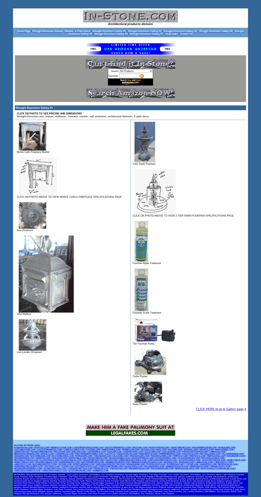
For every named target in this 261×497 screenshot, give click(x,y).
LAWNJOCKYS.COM (223, 462)
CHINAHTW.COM (21, 452)
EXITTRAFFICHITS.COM (86, 466)
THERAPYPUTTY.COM (220, 466)
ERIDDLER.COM (101, 468)
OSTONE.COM (64, 464)
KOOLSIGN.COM (59, 458)
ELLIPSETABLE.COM (49, 460)
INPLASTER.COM (62, 452)
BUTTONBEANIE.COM (40, 456)
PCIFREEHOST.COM (155, 464)
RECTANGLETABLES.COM (26, 460)
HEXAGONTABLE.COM (119, 458)
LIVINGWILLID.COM (64, 454)
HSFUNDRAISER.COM (24, 458)
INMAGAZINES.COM (224, 449)
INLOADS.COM (147, 449)
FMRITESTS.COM (197, 456)
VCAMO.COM (67, 466)
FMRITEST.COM (180, 456)
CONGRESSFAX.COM (133, 452)
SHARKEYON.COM (130, 449)
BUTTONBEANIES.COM (63, 456)
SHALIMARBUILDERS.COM (204, 447)
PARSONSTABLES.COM (46, 462)
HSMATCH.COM (43, 458)
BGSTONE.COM (139, 447)
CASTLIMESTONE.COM (24, 449)
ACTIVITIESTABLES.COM (213, 460)
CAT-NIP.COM (192, 464)
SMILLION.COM (78, 452)
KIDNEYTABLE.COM (236, 460)
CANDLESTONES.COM (73, 449)
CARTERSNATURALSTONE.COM (88, 447)
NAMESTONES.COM (111, 449)
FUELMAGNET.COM (236, 456)
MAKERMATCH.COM (148, 454)
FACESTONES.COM (133, 466)
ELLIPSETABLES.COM (71, 460)
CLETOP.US (110, 454)
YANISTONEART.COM (180, 447)
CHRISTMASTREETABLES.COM (162, 460)
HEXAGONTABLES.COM (142, 458)
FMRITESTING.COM (216, 456)
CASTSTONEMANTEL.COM (49, 449)
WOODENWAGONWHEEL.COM (28, 468)
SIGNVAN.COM (170, 462)
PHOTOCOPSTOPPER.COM (195, 452)
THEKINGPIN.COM (102, 456)
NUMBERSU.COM (100, 470)
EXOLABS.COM (114, 452)
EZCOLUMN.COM (152, 452)
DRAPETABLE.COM (77, 458)
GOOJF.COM (111, 460)
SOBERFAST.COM (208, 464)
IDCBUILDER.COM (226, 447)
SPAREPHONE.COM (135, 464)
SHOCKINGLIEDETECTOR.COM (110, 464)
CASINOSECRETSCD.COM (80, 468)
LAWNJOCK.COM (217, 452)
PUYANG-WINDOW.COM (41, 452)
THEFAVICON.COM (118, 468)
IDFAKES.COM (47, 454)
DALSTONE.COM (120, 456)
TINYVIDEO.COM (52, 466)
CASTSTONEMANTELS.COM (118, 447)
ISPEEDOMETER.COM (93, 460)
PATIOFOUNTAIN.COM (159, 447)
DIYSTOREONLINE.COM (80, 470)
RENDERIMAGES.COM (69, 462)
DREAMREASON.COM (139, 468)
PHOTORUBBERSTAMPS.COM (89, 454)
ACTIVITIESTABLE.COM (189, 460)
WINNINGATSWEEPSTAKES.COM (146, 462)
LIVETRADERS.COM (171, 452)
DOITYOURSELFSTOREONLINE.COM (218, 468)
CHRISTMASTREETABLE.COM (132, 460)
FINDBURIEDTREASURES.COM (28, 466)
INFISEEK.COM (206, 449)
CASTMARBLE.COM (96, 452)
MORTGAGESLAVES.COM (187, 468)
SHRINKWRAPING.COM (169, 454)
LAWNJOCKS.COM (203, 462)
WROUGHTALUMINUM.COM (26, 454)
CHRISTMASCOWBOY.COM (54, 470)
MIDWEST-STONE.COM (61, 447)
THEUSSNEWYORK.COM (162, 468)
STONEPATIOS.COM (23, 447)
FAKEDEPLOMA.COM (139, 456)
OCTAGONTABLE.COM (165, 458)
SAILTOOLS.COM (190, 454)
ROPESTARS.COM (83, 456)
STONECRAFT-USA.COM (55, 468)
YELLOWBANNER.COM (232, 454)
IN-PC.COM (161, 449)
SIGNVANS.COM (186, 462)
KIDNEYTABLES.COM (24, 462)
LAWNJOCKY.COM (22, 464)
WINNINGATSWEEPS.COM (118, 462)
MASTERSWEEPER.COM (92, 462)
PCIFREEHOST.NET (176, 464)
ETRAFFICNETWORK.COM (111, 466)
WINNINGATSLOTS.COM (177, 466)
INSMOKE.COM (191, 449)
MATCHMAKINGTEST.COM (44, 464)
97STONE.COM (93, 449)
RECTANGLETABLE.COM (212, 458)
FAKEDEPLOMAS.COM (161, 456)
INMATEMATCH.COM (199, 466)
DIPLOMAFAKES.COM (154, 466)
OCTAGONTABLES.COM (189, 458)
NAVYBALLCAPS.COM (210, 454)
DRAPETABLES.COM (97, 458)
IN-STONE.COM (175, 449)
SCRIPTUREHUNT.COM (83, 464)
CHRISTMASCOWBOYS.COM (27, 470)
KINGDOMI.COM (21, 456)
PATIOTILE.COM (41, 447)
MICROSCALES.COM (227, 464)
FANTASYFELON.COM (127, 454)
